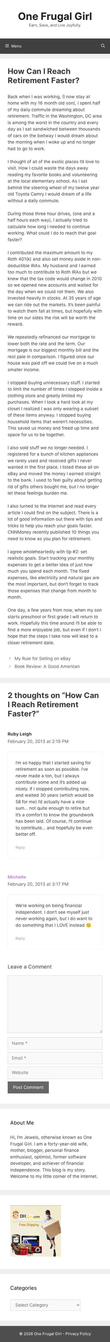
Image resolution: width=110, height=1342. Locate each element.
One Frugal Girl (55, 16)
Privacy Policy (78, 1333)
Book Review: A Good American (47, 666)
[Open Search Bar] (103, 46)
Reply (20, 847)
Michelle (17, 877)
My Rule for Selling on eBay (43, 658)
